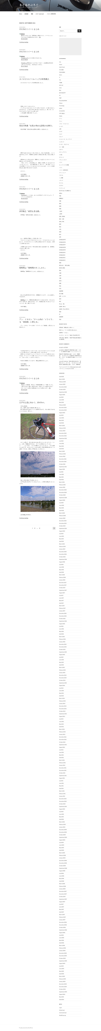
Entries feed (62, 1010)
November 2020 (63, 492)
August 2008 (62, 870)
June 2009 (61, 845)
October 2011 (62, 773)
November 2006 (63, 924)
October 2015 (62, 649)
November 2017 (62, 585)
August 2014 (62, 685)
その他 (60, 154)
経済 (60, 298)
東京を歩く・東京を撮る (64, 265)
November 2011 (62, 770)
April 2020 (61, 510)
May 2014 (61, 693)
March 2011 (62, 791)
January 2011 (62, 796)
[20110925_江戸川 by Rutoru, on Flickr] (38, 439)
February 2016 (62, 639)
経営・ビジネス (62, 296)
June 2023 (61, 417)
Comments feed (62, 1012)
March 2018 (62, 574)
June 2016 (61, 628)
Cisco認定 (61, 69)
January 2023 (62, 430)
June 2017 (61, 598)
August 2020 (62, 500)
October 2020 (62, 495)
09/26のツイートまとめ (29, 189)
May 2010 (61, 816)
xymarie (24, 195)
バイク (60, 167)
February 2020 (62, 515)
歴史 (60, 270)
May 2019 (61, 538)
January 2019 (62, 549)
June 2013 (61, 721)
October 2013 (62, 711)
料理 (60, 231)
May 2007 (61, 909)
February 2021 (62, 484)
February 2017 (62, 608)
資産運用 (61, 316)
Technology (61, 105)
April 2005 (61, 973)
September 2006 (63, 930)
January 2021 (62, 487)
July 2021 (61, 471)
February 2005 (62, 979)
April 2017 (61, 603)
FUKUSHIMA (62, 72)
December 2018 (62, 551)
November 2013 (63, 708)
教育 (60, 224)
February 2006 (62, 948)
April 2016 (61, 634)
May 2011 (61, 785)
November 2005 (63, 955)
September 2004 (63, 991)
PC (60, 95)
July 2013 (61, 719)
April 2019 (61, 541)
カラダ (60, 131)
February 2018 (62, 577)
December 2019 (62, 520)
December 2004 (63, 984)
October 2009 (62, 834)
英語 (32, 13)
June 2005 (61, 968)
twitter (60, 108)
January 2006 (62, 950)
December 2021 (62, 459)
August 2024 (62, 394)
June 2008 (61, 876)
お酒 (60, 128)
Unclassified (62, 110)
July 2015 (61, 657)
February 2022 (62, 453)
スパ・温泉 (61, 147)
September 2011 (63, 775)
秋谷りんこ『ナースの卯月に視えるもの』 (68, 330)
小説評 (60, 211)
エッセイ (61, 126)
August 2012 (62, 747)
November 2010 (63, 801)
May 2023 (61, 420)
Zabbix (60, 116)
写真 (60, 195)
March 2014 (62, 698)
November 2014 (63, 677)
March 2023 (62, 425)
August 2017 (62, 592)
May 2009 (61, 847)
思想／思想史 (62, 216)
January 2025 (62, 384)
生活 (60, 288)
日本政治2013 (62, 260)
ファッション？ (62, 172)
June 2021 (61, 474)
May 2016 (61, 631)
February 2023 (62, 428)
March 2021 (62, 482)
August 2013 (62, 716)
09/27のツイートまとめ (29, 52)
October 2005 (62, 958)
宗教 (60, 201)
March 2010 (62, 821)
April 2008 (61, 881)
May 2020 (61, 507)
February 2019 (62, 546)
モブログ (61, 185)
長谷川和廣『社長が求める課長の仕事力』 (36, 126)
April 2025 (61, 376)
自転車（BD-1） (62, 306)
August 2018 (62, 561)
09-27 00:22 (24, 66)
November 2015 (63, 646)
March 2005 (62, 976)
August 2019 (62, 531)
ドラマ (60, 162)
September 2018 (63, 559)
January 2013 (62, 734)
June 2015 (61, 659)
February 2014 (62, 701)
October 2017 (62, 587)
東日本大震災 (62, 267)
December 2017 (62, 582)
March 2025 (62, 379)
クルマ (60, 134)
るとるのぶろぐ (29, 4)
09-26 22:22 (24, 198)
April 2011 (61, 788)
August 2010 (62, 809)
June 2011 (61, 783)
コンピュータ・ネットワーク (65, 139)
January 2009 (62, 857)
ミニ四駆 (61, 177)
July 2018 (61, 564)
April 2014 (61, 695)
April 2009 (61, 850)
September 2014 (63, 683)
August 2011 (62, 778)
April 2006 (61, 942)
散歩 (60, 226)
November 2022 (63, 435)
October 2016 (62, 618)
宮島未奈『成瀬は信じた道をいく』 (67, 327)
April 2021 (61, 479)
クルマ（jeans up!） (40, 13)
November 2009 (63, 832)
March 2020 (62, 513)
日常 (60, 237)
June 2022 (61, 443)
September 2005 (63, 960)
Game (60, 74)
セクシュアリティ (63, 152)
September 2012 (63, 744)
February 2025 (62, 381)
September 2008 (63, 868)
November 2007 (63, 894)
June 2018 (61, 567)
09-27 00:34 (24, 59)
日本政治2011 (62, 255)
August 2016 (62, 623)
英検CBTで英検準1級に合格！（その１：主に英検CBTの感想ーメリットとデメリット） (70, 357)
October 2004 (62, 989)
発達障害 (61, 291)
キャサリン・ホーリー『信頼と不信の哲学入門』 (69, 335)
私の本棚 (61, 293)
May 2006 (61, 940)
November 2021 (62, 461)
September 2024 (63, 392)
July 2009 (61, 842)
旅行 (60, 234)
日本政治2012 (62, 257)
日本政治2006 (62, 242)
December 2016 (62, 613)
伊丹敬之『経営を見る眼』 (30, 211)
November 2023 (63, 410)
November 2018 (63, 554)
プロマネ (61, 175)
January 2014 (62, 703)
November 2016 (63, 616)
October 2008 (62, 865)
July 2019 (61, 533)
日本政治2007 (62, 244)
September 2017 (63, 590)
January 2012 (62, 765)
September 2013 (63, 713)
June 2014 (61, 690)
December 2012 (62, 737)
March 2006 (62, 945)
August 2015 (62, 654)
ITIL (60, 80)
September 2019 (63, 528)
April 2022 (61, 448)
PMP (60, 98)
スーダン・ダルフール (64, 144)
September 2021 (63, 466)
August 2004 (62, 994)
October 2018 (62, 556)
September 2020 (63, 497)
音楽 (60, 319)
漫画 (60, 283)
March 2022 (62, 451)
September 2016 (63, 621)
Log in (60, 1007)
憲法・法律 (61, 219)
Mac (60, 90)
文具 (60, 229)
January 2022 (62, 456)
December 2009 (63, 829)
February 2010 (62, 824)
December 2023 (63, 407)
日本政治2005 (62, 239)
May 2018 (61, 569)
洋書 (60, 278)
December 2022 (62, 433)
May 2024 (61, 402)
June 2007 (61, 906)
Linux (60, 87)
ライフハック (62, 188)
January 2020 (62, 518)
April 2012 (61, 757)
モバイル (61, 183)
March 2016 (62, 636)
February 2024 (62, 405)
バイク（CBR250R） (51, 13)
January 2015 (62, 672)
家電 (60, 206)
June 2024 (61, 399)
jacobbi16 (61, 350)
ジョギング (61, 141)
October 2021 (62, 464)
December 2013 (62, 706)
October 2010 (62, 803)
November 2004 (63, 986)
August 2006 (62, 932)
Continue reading (23, 42)
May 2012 (61, 755)
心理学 (60, 213)
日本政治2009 (62, 249)
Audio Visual (62, 67)
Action (60, 64)
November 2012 (62, 739)
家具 (60, 203)
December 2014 (62, 675)
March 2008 (62, 883)
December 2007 (63, 891)
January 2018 (62, 580)
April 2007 (61, 912)
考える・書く (62, 303)
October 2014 (62, 680)
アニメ (60, 121)
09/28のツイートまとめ (29, 29)
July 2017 (61, 595)
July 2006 (61, 935)
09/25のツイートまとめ (29, 378)
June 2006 (61, 937)
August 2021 (62, 469)
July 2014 (61, 688)
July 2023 (61, 415)
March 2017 (62, 605)
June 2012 (61, 752)
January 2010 (62, 827)
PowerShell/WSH (63, 100)
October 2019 (62, 525)
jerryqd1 (61, 347)
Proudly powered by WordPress (26, 1027)
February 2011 (62, 793)
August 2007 (62, 901)
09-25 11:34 (24, 389)
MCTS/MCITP (62, 92)
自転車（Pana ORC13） (64, 309)
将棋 (60, 208)
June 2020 (61, 505)
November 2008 (63, 863)
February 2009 (62, 855)
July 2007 (61, 904)
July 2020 (61, 502)
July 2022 (61, 441)
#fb (40, 37)
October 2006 (62, 927)
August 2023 (62, 412)
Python (60, 103)
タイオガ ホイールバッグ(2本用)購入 (34, 79)
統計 (60, 301)
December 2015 (62, 644)
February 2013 (62, 731)
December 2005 (63, 953)
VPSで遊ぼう (62, 113)
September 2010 (63, 806)
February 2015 (62, 670)
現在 (60, 286)
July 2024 (61, 397)
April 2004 (61, 999)
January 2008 (62, 888)
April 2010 (61, 819)
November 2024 (63, 386)
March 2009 (62, 852)
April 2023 (61, 422)
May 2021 (61, 477)
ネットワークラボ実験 (64, 164)
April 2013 (61, 726)
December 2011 (62, 767)
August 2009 (62, 840)
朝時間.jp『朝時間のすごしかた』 (33, 268)
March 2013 (62, 729)
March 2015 (62, 667)
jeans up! (61, 85)
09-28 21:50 (24, 39)
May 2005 (61, 971)
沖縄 (60, 273)
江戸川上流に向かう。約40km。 (32, 402)
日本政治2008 (62, 247)
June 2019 (61, 536)
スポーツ (61, 149)
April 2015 (61, 664)
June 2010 (61, 814)
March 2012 (62, 760)
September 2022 (63, 438)
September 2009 (63, 837)
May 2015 (61, 662)
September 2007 (63, 899)
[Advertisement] (70, 46)
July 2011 (61, 780)
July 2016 (61, 626)
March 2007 (62, 914)
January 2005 (62, 981)
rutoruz (23, 34)
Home (20, 13)
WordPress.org (62, 1015)
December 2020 (63, 489)
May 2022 (61, 446)
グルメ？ (61, 136)
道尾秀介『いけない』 (64, 332)
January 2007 (62, 919)
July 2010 (61, 811)
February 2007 (62, 917)
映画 (60, 262)
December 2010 (63, 798)
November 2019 (63, 523)
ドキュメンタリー (63, 159)
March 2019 (62, 544)
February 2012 (62, 762)
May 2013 (61, 724)
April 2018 (61, 572)
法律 (60, 275)
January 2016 (62, 641)
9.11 (60, 62)
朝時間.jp (23, 300)
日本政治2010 (62, 252)
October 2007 (62, 896)
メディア (61, 180)
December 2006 (63, 922)
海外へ (60, 280)
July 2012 (61, 749)
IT (59, 77)
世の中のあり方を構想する (65, 190)
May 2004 (61, 996)
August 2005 (62, 963)
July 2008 (61, 873)
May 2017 (61, 600)
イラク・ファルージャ (64, 123)
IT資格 (60, 82)
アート (60, 118)
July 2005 (61, 966)
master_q (24, 58)
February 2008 (62, 886)
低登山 (60, 193)
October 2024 (62, 389)
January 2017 (62, 610)
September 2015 (63, 652)
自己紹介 (26, 13)
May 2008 (61, 878)
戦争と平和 (61, 221)
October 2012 (62, 742)
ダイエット (61, 157)
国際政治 (61, 198)
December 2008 (63, 860)
